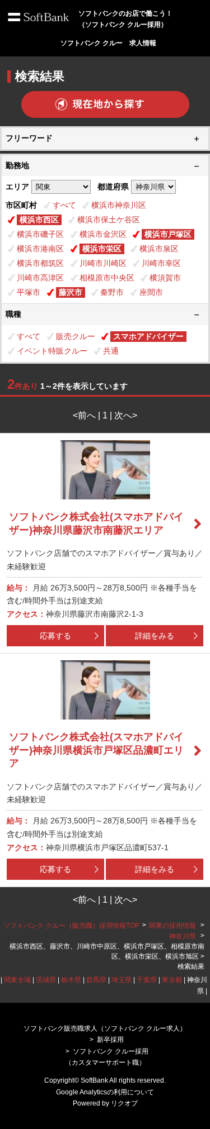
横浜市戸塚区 (168, 234)
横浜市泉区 (159, 248)
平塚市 (28, 292)
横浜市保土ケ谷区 (108, 219)
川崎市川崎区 (103, 263)
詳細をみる (154, 635)
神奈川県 (182, 936)
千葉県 (147, 980)
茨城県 (46, 980)
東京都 (172, 980)
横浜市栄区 (102, 248)
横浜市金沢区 (103, 234)
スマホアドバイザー (148, 336)
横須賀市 (165, 277)
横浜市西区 (39, 219)
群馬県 (96, 980)
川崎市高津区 (40, 277)
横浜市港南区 (40, 248)
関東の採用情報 (173, 926)
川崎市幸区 (161, 263)
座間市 (151, 292)
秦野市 (112, 292)
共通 (111, 350)
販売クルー (75, 336)
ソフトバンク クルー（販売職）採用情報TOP (71, 926)
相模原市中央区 (107, 277)
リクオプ (124, 1103)
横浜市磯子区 (40, 234)
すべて (64, 205)
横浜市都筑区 (40, 263)
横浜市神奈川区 (118, 205)
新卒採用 (110, 1040)
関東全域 (17, 980)
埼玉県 (121, 980)
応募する (55, 635)
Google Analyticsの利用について (105, 1092)
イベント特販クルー (52, 350)
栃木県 (71, 980)
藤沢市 (70, 292)
